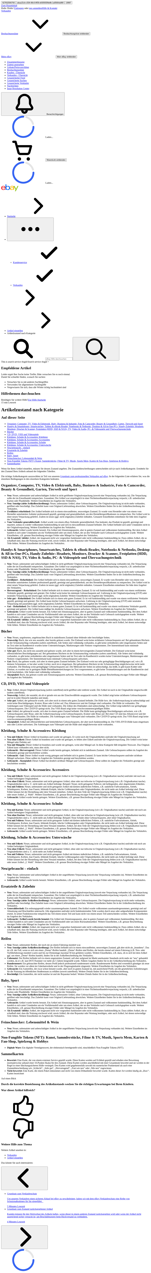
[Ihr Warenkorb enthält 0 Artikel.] (23, 160)
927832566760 (8, 3)
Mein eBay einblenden (66, 57)
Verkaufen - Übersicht (17, 75)
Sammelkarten (13, 463)
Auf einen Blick (8, 1078)
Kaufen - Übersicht (16, 72)
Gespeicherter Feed (16, 78)
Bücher (10, 431)
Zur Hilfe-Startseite (37, 400)
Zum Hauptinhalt (9, 5)
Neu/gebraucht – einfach (18, 447)
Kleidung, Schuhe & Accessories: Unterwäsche (29, 445)
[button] (75, 1106)
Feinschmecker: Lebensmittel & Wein (24, 458)
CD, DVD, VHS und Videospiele (23, 434)
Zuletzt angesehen (15, 64)
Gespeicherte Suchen (17, 80)
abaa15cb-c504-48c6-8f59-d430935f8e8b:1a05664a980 (40, 3)
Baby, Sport (12, 455)
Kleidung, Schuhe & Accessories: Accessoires (28, 439)
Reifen (10, 453)
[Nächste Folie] (24, 1237)
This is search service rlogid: (14, 362)
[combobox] (59, 359)
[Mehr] (30, 229)
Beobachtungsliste (15, 70)
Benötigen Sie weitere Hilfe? (14, 400)
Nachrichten (12, 86)
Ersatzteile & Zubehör (17, 450)
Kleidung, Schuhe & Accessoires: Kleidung (27, 437)
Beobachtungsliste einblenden (76, 34)
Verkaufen (6, 11)
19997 (68, 3)
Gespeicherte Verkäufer (18, 83)
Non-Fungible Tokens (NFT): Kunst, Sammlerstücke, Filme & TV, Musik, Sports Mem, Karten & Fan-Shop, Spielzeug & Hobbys (68, 461)
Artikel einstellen (15, 330)
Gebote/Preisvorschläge (18, 67)
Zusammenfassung (15, 62)
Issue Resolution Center (18, 88)
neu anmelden (35, 8)
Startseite (11, 216)
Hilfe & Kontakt (49, 8)
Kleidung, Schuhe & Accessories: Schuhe (26, 442)
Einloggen (19, 8)
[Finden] (96, 349)
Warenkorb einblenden (56, 160)
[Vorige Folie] (24, 1178)
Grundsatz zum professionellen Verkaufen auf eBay (84, 476)
